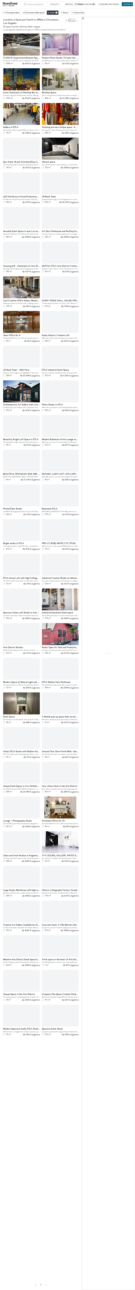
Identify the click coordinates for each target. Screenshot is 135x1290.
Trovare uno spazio (86, 4)
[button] (21, 88)
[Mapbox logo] (88, 1287)
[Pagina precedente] (35, 1285)
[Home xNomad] (10, 4)
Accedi (126, 4)
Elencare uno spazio (109, 4)
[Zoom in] (85, 1279)
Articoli (69, 4)
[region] (108, 653)
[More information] (65, 30)
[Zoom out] (85, 1283)
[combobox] (72, 20)
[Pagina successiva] (46, 1285)
